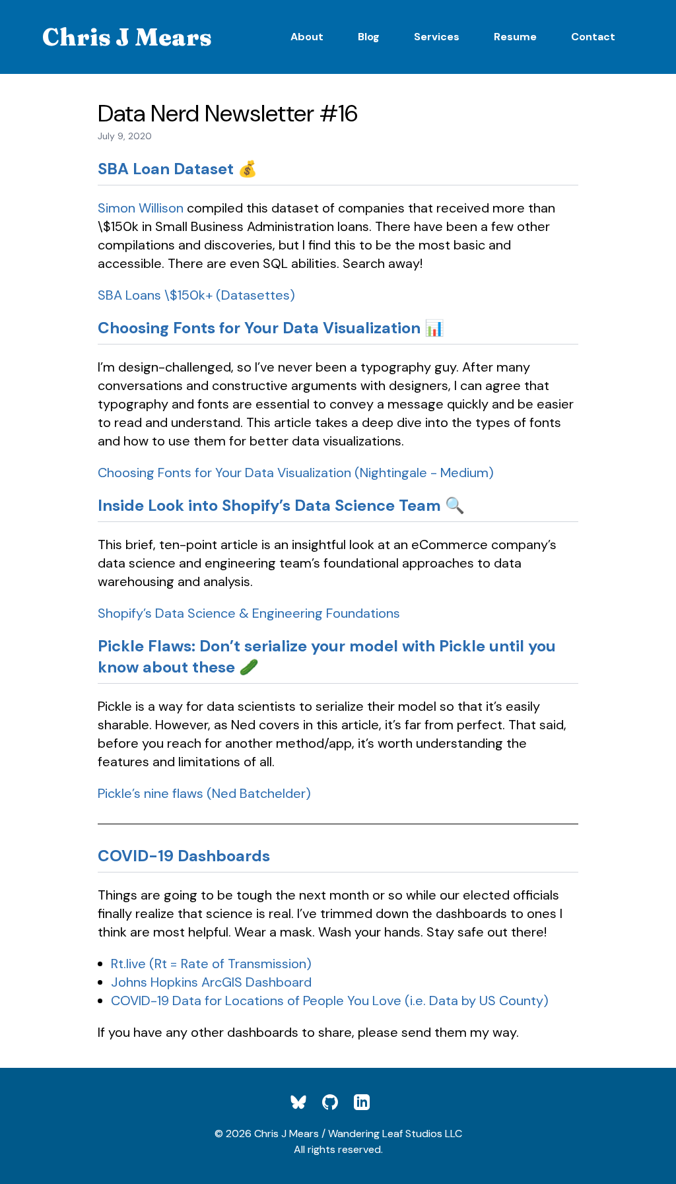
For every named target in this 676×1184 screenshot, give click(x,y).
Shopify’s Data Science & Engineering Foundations (249, 613)
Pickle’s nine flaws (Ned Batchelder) (204, 793)
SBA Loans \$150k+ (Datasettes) (196, 295)
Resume (515, 37)
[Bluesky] (306, 1102)
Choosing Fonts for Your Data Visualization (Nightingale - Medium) (296, 472)
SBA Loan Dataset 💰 (177, 168)
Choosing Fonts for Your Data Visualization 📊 (271, 327)
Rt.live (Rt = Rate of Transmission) (211, 963)
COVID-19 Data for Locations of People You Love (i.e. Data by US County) (330, 1000)
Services (436, 37)
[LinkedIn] (370, 1102)
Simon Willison (141, 207)
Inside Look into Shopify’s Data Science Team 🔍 (281, 505)
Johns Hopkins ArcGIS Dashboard (211, 982)
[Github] (338, 1102)
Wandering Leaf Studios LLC (395, 1133)
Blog (369, 37)
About (306, 37)
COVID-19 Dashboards (184, 855)
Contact (593, 37)
